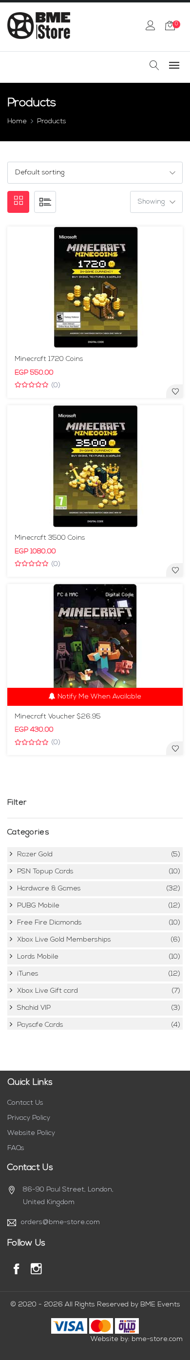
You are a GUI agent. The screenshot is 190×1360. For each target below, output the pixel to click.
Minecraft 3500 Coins (50, 538)
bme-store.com (157, 1339)
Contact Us (25, 1103)
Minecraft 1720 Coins (49, 359)
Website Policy (31, 1133)
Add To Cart (99, 347)
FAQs (15, 1148)
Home (17, 121)
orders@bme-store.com (60, 1222)
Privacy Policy (28, 1118)
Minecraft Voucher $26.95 (58, 716)
